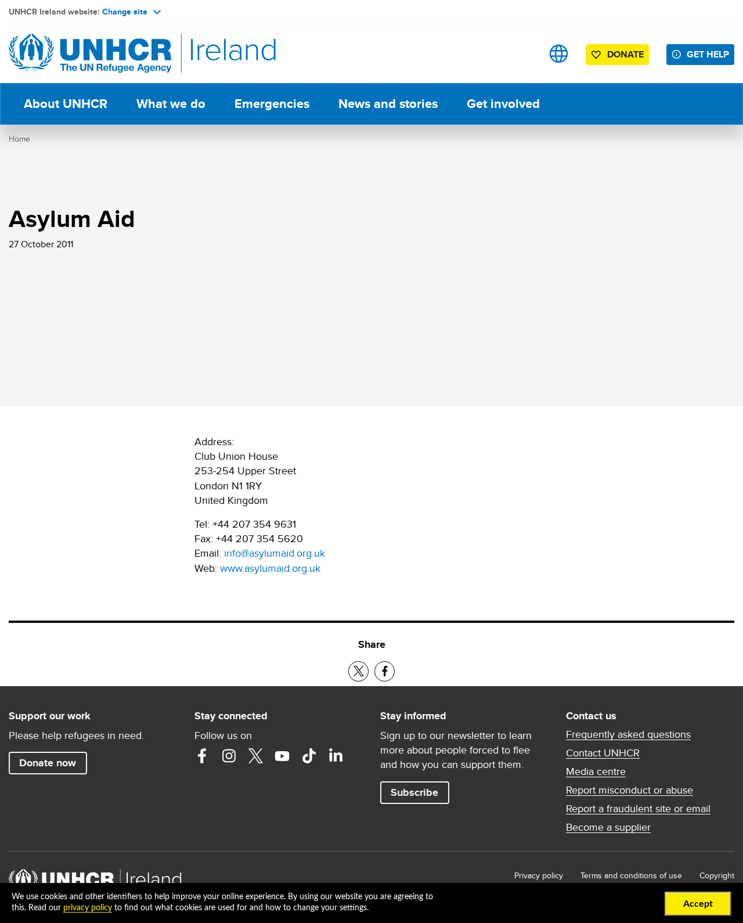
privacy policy (87, 908)
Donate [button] (625, 54)
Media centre (596, 771)
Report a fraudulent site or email (638, 808)
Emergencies (272, 103)
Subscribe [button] (414, 792)
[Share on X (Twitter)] (358, 671)
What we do (170, 103)
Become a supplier (608, 827)
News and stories (388, 103)
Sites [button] (558, 53)
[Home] (90, 53)
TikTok (308, 755)
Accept (698, 903)
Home (19, 139)
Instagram (228, 755)
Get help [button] (708, 54)
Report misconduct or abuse (629, 790)
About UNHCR (65, 103)
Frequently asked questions (628, 734)
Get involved (503, 103)
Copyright (716, 875)
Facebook (202, 755)
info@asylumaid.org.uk (274, 553)
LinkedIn (335, 755)
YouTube (282, 755)
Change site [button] (124, 11)
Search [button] (522, 53)
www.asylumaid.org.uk (270, 568)
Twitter (255, 755)
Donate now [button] (47, 762)
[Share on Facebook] (384, 671)
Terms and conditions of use (631, 875)
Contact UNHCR (603, 753)
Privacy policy (538, 875)
